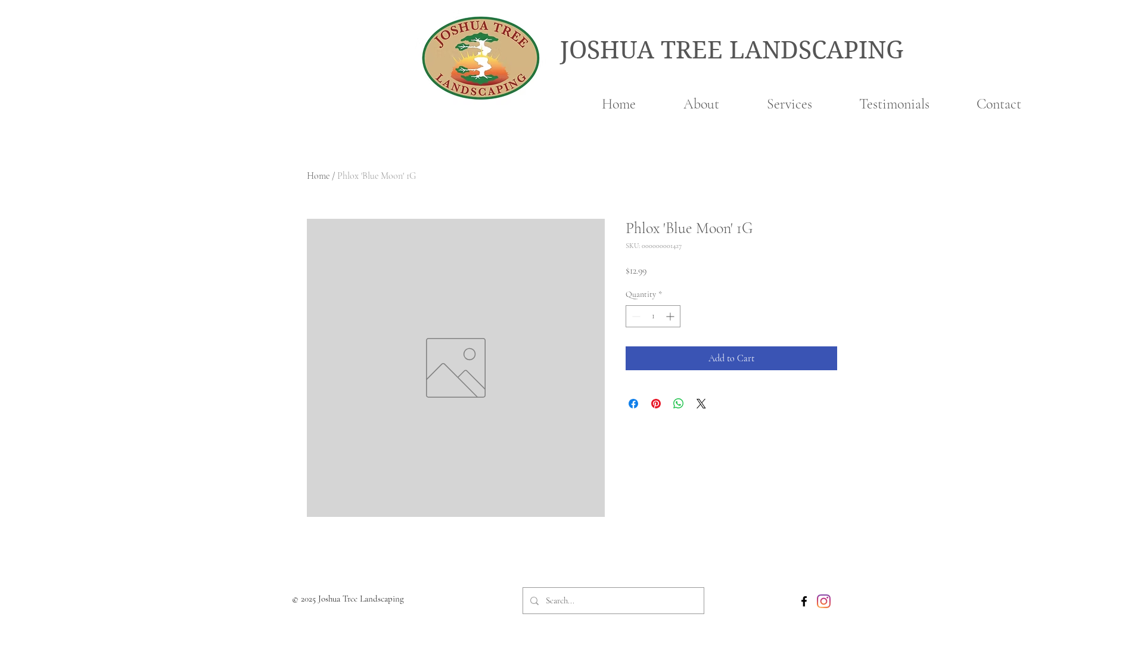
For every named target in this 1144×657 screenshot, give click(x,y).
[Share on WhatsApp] (679, 403)
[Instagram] (824, 601)
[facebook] (804, 601)
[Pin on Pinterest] (656, 403)
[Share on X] (701, 403)
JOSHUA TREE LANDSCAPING (731, 50)
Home (318, 176)
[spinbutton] (653, 316)
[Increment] (671, 316)
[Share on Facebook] (633, 403)
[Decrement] (634, 316)
